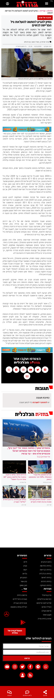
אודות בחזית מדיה (44, 618)
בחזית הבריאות (45, 569)
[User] (22, 675)
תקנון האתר (47, 614)
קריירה (42, 10)
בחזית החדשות (45, 565)
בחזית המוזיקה (45, 585)
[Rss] (30, 675)
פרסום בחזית (22, 595)
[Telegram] (38, 667)
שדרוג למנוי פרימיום (44, 603)
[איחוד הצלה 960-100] (27, 131)
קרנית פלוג (27, 42)
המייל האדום (46, 607)
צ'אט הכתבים (27, 695)
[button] (46, 4)
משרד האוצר (35, 42)
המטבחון (23, 577)
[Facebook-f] (30, 667)
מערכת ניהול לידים (20, 599)
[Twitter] (22, 667)
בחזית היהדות (46, 581)
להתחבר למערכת (40, 402)
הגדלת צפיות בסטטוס (19, 607)
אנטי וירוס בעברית (20, 603)
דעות (25, 569)
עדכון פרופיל (46, 595)
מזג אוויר (24, 581)
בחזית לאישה (46, 577)
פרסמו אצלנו (46, 610)
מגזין (25, 565)
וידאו (25, 561)
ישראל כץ (43, 42)
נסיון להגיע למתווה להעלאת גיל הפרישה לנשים (30, 23)
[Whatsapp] (46, 667)
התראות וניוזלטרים (44, 599)
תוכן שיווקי (23, 585)
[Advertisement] (27, 528)
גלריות (24, 573)
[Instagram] (15, 667)
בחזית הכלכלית (45, 573)
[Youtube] (7, 667)
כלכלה (50, 10)
